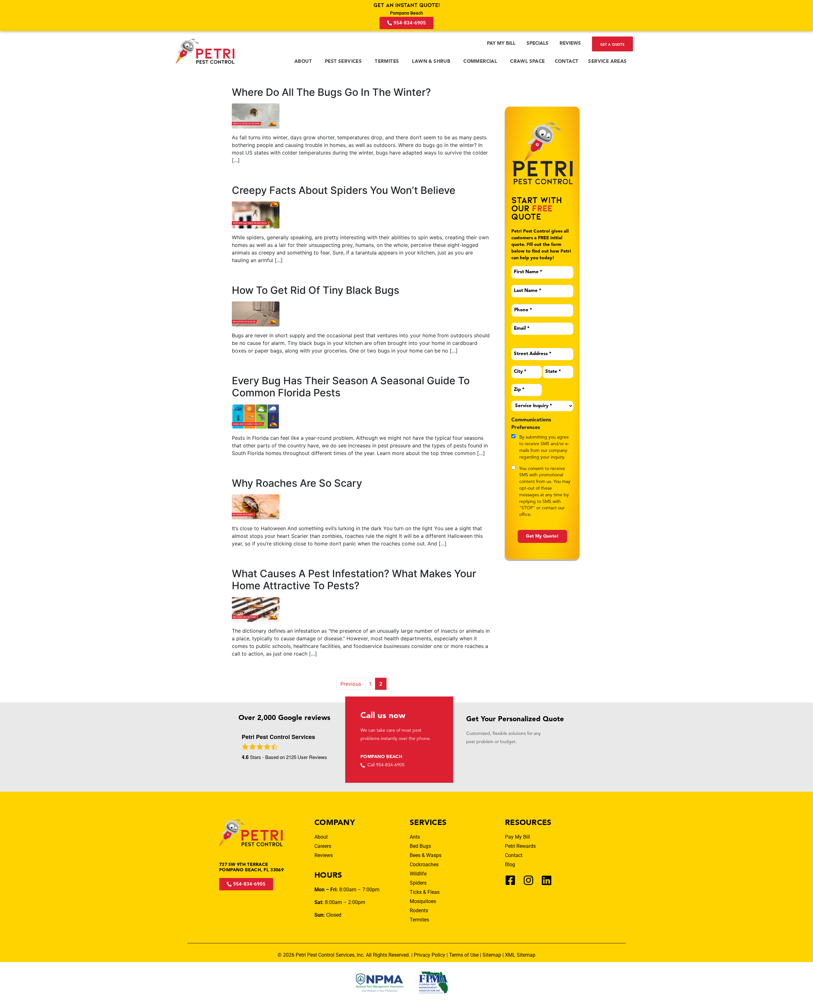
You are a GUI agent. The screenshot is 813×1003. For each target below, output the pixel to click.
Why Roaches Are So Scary (297, 483)
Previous (350, 684)
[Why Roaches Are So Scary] (255, 506)
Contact (567, 61)
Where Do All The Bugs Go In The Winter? (331, 92)
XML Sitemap (520, 955)
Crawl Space (527, 61)
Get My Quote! (542, 536)
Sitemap (491, 955)
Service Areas (607, 61)
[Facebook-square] (510, 880)
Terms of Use (464, 955)
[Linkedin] (546, 880)
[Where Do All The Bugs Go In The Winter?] (255, 115)
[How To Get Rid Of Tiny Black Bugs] (255, 313)
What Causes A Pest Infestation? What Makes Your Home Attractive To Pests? (354, 579)
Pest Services (343, 61)
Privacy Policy (429, 955)
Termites (387, 61)
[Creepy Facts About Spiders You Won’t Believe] (255, 214)
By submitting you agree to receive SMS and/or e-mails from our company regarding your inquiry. (544, 447)
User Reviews (306, 757)
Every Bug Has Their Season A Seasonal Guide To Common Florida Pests (351, 386)
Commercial (480, 61)
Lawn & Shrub (431, 61)
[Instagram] (528, 880)
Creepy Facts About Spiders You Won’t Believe (343, 190)
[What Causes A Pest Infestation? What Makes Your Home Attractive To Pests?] (255, 609)
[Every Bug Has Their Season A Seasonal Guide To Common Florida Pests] (255, 416)
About (303, 61)
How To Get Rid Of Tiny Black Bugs (315, 290)
